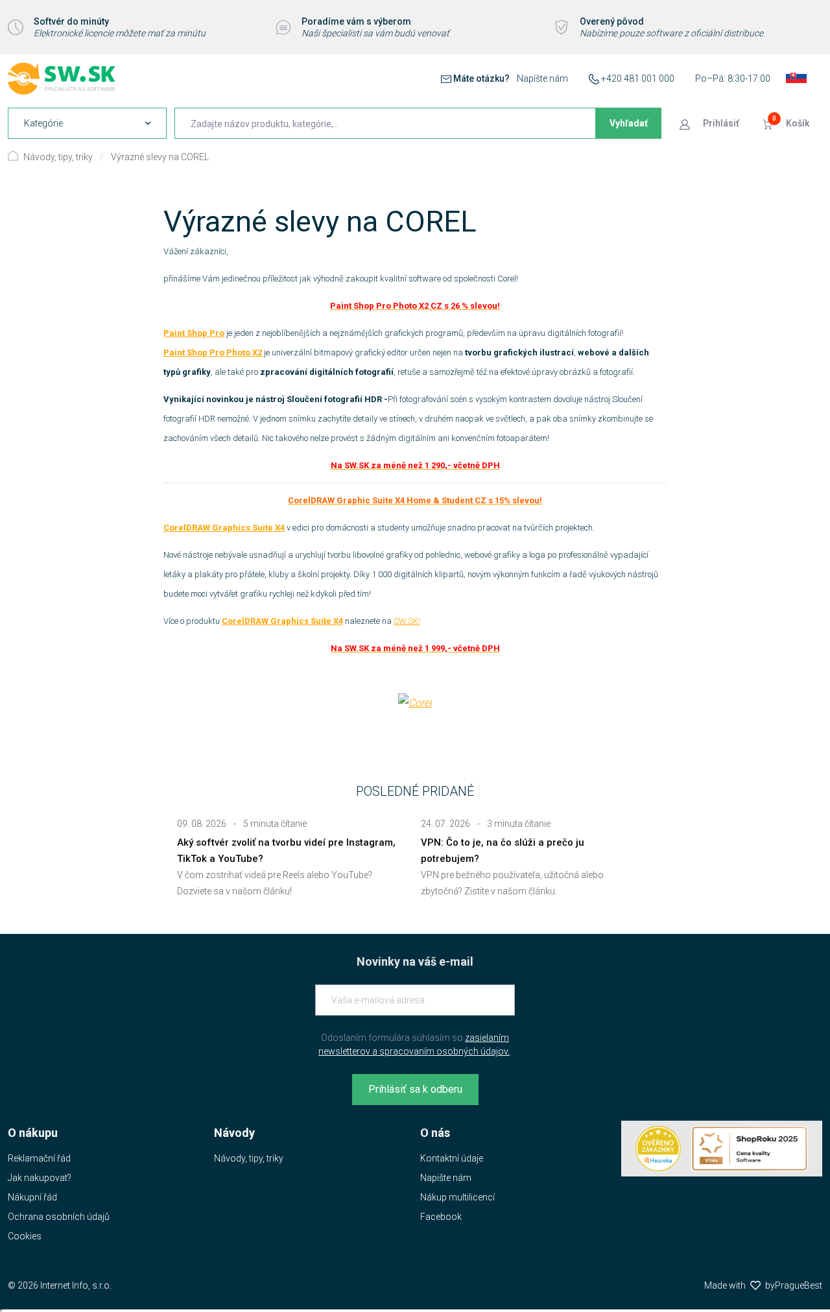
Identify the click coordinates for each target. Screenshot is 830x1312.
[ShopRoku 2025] (749, 1148)
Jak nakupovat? (39, 1178)
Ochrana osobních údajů (59, 1216)
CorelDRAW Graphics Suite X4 (224, 527)
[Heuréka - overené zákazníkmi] (658, 1148)
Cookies (25, 1236)
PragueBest (798, 1285)
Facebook (441, 1216)
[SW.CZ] (61, 78)
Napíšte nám (542, 78)
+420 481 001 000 (637, 78)
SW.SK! (407, 621)
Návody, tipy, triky (58, 157)
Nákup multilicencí (457, 1197)
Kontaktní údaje (451, 1158)
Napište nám (445, 1178)
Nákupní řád (32, 1197)
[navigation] (87, 123)
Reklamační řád (39, 1158)
